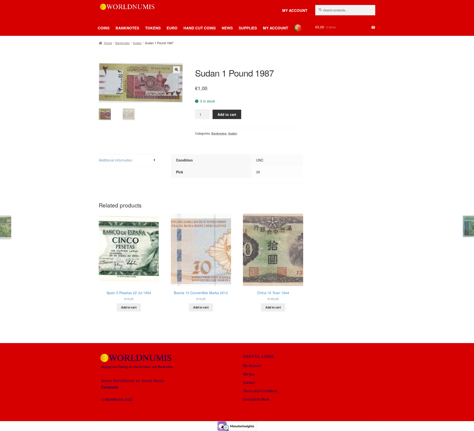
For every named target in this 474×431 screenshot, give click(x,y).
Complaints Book (256, 399)
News (227, 28)
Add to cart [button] (129, 307)
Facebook (109, 387)
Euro (172, 28)
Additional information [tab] (116, 160)
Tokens (153, 28)
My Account (294, 10)
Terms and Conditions (260, 390)
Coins (104, 28)
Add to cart (226, 114)
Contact (249, 382)
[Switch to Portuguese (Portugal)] (294, 24)
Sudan (137, 43)
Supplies (248, 28)
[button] (176, 69)
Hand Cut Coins (199, 28)
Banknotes (127, 28)
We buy (249, 373)
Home (108, 43)
